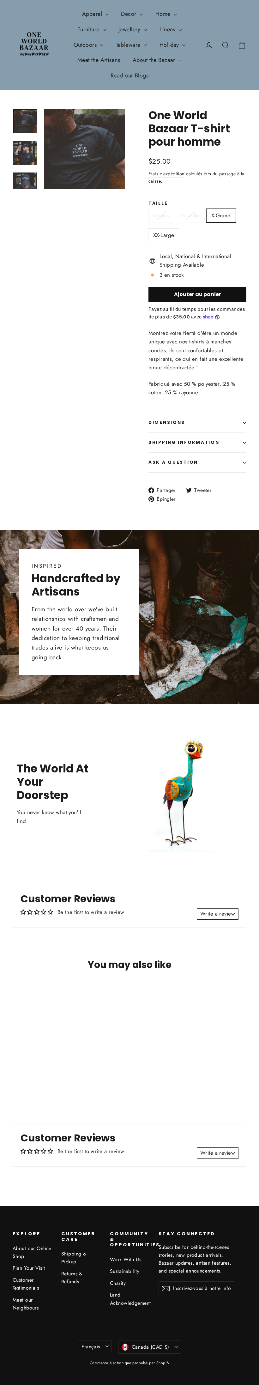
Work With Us (125, 1259)
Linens (168, 29)
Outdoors (86, 45)
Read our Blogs (129, 75)
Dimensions (166, 423)
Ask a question (173, 462)
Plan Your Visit (29, 1268)
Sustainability (124, 1271)
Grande (190, 215)
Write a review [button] (217, 913)
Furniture (89, 29)
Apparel (93, 14)
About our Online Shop (32, 1252)
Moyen (161, 215)
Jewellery (130, 29)
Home (163, 14)
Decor (129, 14)
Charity (118, 1283)
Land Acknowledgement (129, 1298)
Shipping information (183, 442)
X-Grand (221, 215)
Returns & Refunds (72, 1277)
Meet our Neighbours (26, 1303)
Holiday (170, 45)
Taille (158, 203)
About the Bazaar (155, 60)
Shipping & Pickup (74, 1257)
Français (90, 1346)
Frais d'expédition (166, 174)
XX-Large (163, 235)
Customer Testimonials (26, 1283)
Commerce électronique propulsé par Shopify (129, 1363)
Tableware (129, 45)
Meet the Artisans (98, 60)
